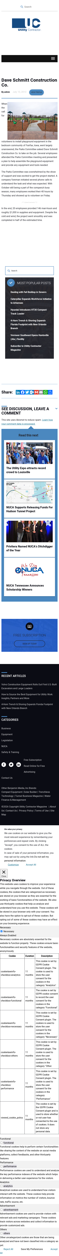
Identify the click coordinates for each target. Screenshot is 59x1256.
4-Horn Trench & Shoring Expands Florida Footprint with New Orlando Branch (28, 324)
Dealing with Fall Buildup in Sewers (28, 292)
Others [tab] (3, 1229)
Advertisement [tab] (7, 1206)
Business (6, 728)
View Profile (36, 92)
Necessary (8, 931)
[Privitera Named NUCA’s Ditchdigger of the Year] (29, 531)
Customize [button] (13, 865)
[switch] (1, 1143)
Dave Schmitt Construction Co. (29, 83)
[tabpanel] (29, 1036)
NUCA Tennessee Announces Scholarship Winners (25, 588)
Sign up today (29, 643)
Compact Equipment (11, 792)
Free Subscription (33, 760)
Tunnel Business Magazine (29, 796)
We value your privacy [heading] (13, 829)
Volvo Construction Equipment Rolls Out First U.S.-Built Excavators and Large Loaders (29, 686)
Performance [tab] (6, 1162)
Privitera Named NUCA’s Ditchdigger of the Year (29, 548)
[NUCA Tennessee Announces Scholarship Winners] (29, 570)
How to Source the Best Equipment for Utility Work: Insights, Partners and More (27, 696)
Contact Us (6, 778)
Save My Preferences (32, 1249)
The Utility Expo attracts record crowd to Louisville (26, 470)
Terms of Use (42, 810)
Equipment (6, 734)
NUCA (4, 746)
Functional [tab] (5, 1139)
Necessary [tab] (5, 927)
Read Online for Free (34, 766)
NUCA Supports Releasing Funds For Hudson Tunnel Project (29, 509)
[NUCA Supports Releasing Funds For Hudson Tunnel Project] (29, 492)
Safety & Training (10, 752)
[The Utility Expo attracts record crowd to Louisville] (29, 453)
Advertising (29, 772)
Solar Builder (30, 792)
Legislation (7, 740)
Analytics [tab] (4, 1182)
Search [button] (22, 7)
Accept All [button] (31, 865)
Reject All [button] (8, 1249)
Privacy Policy (26, 810)
